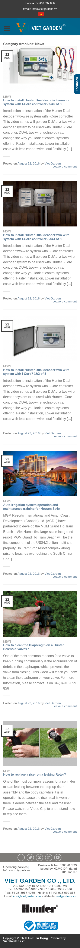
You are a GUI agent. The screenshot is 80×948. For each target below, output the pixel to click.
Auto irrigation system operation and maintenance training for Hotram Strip (31, 506)
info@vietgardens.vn (27, 896)
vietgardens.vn (66, 896)
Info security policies (17, 870)
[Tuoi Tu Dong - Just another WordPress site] (40, 26)
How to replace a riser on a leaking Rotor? (34, 774)
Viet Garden (53, 163)
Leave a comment (64, 166)
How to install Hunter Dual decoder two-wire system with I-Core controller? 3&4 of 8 (36, 237)
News (7, 96)
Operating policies (15, 867)
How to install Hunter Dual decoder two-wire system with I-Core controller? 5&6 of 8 (36, 102)
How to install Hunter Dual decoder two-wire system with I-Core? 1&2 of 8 (36, 371)
